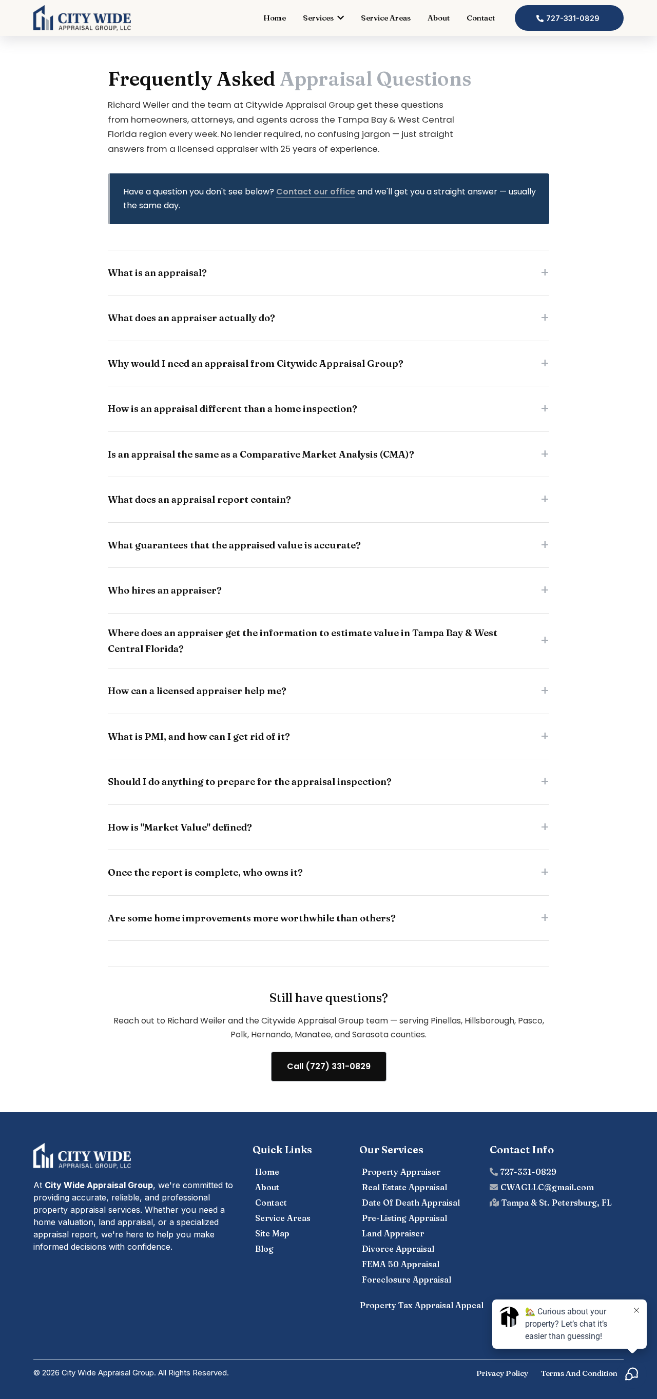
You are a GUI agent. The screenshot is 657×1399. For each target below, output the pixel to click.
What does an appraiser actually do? (191, 318)
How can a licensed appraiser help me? (197, 691)
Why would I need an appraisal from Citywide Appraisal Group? (255, 363)
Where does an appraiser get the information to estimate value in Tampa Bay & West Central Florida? (302, 641)
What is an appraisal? (157, 273)
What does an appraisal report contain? (199, 499)
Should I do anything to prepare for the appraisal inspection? (250, 781)
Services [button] (319, 18)
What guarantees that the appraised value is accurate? (234, 545)
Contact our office (315, 192)
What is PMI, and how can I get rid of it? (199, 736)
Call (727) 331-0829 (329, 1066)
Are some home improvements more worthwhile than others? (252, 918)
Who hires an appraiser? (165, 590)
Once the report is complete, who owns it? (205, 872)
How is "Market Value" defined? (180, 827)
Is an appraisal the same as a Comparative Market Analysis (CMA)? (261, 454)
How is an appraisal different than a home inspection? (232, 409)
